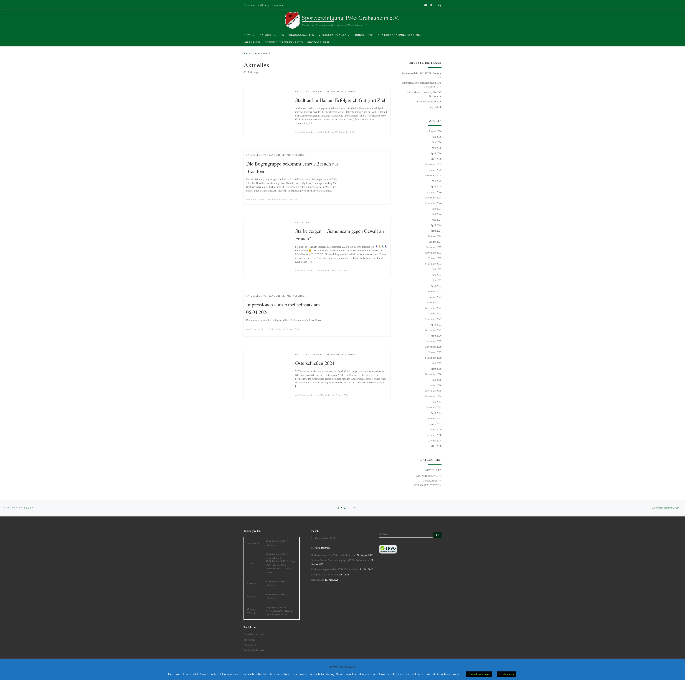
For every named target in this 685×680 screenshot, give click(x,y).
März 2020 (436, 335)
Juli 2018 (437, 379)
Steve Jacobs (307, 132)
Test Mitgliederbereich (254, 650)
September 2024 (433, 203)
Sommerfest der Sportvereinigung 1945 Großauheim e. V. (422, 84)
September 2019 (433, 357)
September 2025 (433, 175)
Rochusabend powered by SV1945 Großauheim (424, 94)
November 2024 (433, 197)
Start (245, 53)
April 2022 (436, 324)
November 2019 (433, 346)
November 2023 (433, 252)
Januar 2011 (436, 424)
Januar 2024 (435, 241)
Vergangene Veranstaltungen (428, 483)
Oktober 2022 (435, 313)
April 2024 (436, 225)
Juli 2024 (437, 208)
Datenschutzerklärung (254, 634)
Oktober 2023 (435, 258)
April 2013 (436, 413)
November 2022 (433, 308)
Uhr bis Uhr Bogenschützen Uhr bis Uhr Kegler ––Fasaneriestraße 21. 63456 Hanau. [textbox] (281, 563)
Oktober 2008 (435, 440)
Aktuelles (255, 53)
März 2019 (436, 368)
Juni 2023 (437, 274)
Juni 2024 (437, 214)
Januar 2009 (435, 429)
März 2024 (436, 230)
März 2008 (436, 446)
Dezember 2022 (434, 302)
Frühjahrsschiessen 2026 (429, 101)
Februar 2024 (435, 236)
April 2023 (436, 286)
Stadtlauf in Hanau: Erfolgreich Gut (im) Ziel (340, 100)
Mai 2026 (437, 147)
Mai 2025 (437, 181)
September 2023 (433, 263)
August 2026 (435, 131)
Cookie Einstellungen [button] (479, 674)
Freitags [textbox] (250, 563)
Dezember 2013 (434, 407)
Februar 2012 (435, 418)
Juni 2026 (437, 142)
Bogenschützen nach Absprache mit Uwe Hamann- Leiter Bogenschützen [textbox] (280, 611)
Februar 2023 (435, 291)
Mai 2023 (437, 280)
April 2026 (436, 153)
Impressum (249, 639)
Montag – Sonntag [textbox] (251, 611)
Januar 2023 (435, 297)
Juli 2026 (437, 136)
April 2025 (436, 186)
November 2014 (433, 396)
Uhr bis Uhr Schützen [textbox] (277, 543)
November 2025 (433, 164)
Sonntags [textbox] (251, 596)
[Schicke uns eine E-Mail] (425, 5)
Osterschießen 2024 (314, 363)
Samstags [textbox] (251, 583)
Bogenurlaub (435, 107)
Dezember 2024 (434, 192)
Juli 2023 (437, 269)
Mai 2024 (437, 219)
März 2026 (436, 158)
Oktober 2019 (435, 352)
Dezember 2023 (434, 247)
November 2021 (433, 330)
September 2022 (433, 319)
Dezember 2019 (434, 341)
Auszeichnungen (429, 475)
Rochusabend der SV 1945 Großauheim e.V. (422, 75)
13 (354, 508)
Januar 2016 (435, 385)
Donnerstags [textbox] (253, 543)
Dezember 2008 (434, 435)
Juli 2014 (437, 401)
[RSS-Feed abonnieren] (431, 5)
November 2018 (433, 374)
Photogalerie (249, 645)
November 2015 (433, 390)
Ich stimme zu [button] (506, 674)
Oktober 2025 (435, 170)
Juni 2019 (437, 363)
